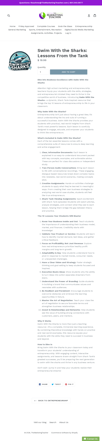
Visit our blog (40, 422)
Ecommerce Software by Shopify (64, 433)
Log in (68, 33)
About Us (63, 422)
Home (12, 26)
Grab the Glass (65, 26)
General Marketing (17, 29)
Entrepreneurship (83, 26)
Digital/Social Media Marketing (79, 29)
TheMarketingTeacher (39, 433)
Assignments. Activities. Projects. (46, 33)
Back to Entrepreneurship (53, 401)
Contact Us (92, 439)
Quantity (42, 67)
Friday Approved (26, 26)
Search (53, 422)
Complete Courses (46, 26)
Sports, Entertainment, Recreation (45, 29)
